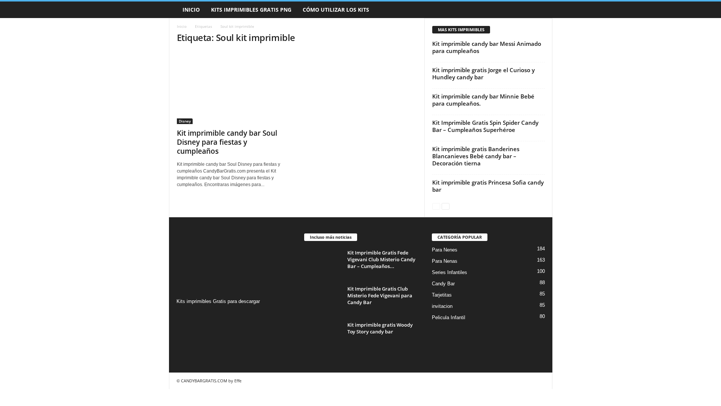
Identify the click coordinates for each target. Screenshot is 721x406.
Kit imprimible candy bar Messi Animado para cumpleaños (486, 47)
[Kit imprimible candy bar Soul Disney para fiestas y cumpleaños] (233, 87)
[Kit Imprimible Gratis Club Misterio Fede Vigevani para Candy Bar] (323, 299)
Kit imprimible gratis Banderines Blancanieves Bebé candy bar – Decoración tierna (475, 156)
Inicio (191, 9)
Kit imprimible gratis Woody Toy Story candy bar (380, 328)
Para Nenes (444, 250)
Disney (185, 121)
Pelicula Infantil (448, 317)
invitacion (442, 306)
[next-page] (445, 206)
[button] (541, 10)
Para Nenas (444, 261)
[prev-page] (436, 206)
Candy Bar (443, 283)
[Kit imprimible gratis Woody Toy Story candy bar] (323, 335)
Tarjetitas (442, 295)
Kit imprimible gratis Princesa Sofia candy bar (488, 186)
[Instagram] (183, 316)
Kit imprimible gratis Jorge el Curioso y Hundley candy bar (483, 73)
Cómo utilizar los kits (336, 9)
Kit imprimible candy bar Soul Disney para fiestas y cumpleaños (227, 142)
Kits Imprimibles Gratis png (251, 9)
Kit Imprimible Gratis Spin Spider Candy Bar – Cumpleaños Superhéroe (485, 126)
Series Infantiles (449, 272)
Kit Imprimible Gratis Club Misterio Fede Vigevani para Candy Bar (379, 295)
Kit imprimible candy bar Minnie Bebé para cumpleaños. (483, 99)
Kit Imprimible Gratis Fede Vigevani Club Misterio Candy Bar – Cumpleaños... (381, 259)
